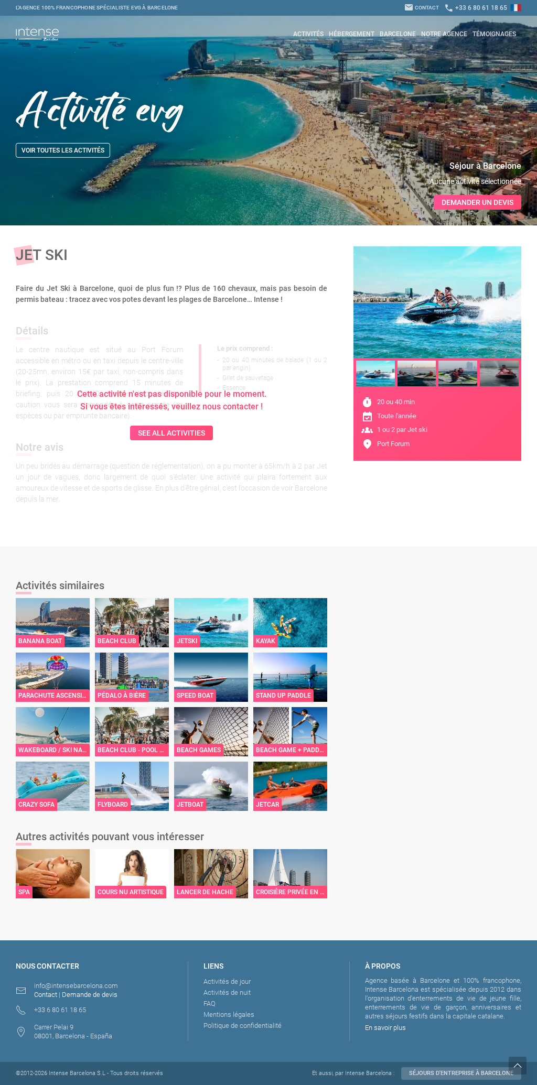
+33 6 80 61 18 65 (475, 8)
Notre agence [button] (444, 34)
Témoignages (494, 34)
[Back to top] (523, 1066)
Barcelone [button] (398, 34)
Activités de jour (227, 981)
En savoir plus (385, 1028)
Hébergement (351, 34)
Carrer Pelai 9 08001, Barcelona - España (73, 1031)
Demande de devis (89, 995)
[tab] (375, 373)
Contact (421, 7)
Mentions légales (228, 1014)
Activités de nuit (227, 992)
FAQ (209, 1003)
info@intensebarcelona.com (76, 986)
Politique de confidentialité (242, 1025)
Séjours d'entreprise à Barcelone (461, 1073)
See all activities (171, 433)
